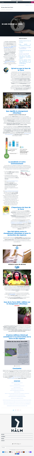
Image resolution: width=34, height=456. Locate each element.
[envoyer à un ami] (20, 410)
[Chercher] (30, 2)
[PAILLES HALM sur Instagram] (17, 444)
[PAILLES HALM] (17, 2)
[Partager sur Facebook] (16, 410)
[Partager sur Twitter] (13, 410)
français (3, 447)
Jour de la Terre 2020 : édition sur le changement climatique (17, 303)
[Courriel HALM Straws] (20, 444)
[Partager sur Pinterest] (18, 410)
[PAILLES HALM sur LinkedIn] (18, 444)
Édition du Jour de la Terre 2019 (17, 341)
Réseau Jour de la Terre (16, 377)
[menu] (0, 2)
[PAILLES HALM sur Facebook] (14, 444)
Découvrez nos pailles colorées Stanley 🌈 (17, 0)
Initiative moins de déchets (17, 264)
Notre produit (17, 245)
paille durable (11, 378)
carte (6, 62)
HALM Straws (13, 449)
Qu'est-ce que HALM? (24, 54)
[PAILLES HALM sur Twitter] (12, 444)
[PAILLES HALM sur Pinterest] (15, 444)
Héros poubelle (12, 294)
